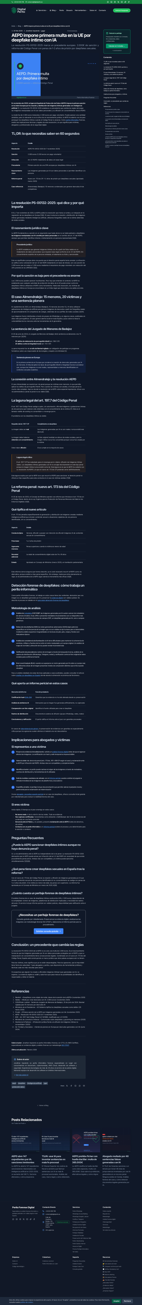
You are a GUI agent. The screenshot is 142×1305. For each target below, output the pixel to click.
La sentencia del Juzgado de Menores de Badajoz (117, 116)
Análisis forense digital (109, 1219)
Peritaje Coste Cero (78, 1266)
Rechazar (127, 1301)
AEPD (14, 1083)
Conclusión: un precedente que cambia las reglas (116, 102)
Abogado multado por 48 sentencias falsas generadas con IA (115, 1159)
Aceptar (117, 1301)
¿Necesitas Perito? (108, 1282)
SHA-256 (28, 697)
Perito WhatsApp (77, 1211)
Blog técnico (106, 1214)
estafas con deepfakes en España (28, 675)
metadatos (28, 613)
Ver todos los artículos (109, 1230)
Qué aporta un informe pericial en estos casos (116, 128)
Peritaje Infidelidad (78, 1233)
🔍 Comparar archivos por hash (112, 1266)
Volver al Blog (43, 1105)
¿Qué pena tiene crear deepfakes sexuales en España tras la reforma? (116, 141)
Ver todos (75, 1251)
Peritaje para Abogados (79, 1222)
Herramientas (80, 10)
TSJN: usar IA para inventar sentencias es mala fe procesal (53, 1159)
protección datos (18, 1087)
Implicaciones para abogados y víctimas (115, 94)
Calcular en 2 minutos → (117, 46)
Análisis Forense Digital (79, 1224)
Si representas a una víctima (112, 131)
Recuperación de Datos (79, 1227)
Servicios (42, 10)
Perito (61, 10)
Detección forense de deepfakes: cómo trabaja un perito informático (115, 89)
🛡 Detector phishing (108, 1274)
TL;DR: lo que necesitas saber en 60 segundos (114, 62)
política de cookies (27, 1302)
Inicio (13, 26)
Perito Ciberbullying (78, 1241)
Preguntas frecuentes (110, 97)
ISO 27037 (65, 1045)
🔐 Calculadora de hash (110, 1263)
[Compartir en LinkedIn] (75, 1085)
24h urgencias (49, 1230)
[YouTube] (122, 2)
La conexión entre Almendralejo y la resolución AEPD (116, 119)
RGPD (45, 1083)
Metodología (106, 1216)
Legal (43, 31)
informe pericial (55, 778)
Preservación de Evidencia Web (82, 1238)
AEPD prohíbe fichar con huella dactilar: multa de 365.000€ (84, 1159)
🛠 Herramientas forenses (110, 1261)
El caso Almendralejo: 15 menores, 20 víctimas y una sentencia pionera (114, 73)
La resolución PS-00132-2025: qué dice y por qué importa (116, 68)
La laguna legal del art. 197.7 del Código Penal (115, 79)
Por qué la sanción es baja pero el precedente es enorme (117, 112)
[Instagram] (115, 2)
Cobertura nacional (62, 1222)
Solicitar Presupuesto (121, 10)
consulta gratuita (117, 50)
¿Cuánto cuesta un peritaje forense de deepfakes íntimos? (117, 146)
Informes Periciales (78, 1230)
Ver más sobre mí (22, 1075)
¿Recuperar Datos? (108, 1288)
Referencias (107, 106)
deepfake (21, 1083)
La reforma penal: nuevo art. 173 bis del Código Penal (115, 84)
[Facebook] (129, 2)
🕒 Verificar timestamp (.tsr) (111, 1269)
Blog (54, 10)
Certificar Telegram (78, 1219)
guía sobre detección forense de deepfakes (53, 600)
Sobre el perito (107, 1211)
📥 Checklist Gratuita (109, 1280)
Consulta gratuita (77, 1269)
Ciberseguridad (107, 1222)
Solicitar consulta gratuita (47, 931)
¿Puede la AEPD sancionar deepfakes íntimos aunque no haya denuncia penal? (116, 137)
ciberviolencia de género (29, 729)
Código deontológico (18, 1266)
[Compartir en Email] (84, 1085)
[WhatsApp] (108, 2)
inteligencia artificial (34, 1083)
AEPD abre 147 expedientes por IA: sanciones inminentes (22, 1159)
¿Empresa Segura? (108, 1291)
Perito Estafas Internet (79, 1243)
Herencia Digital (77, 1246)
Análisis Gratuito (77, 1263)
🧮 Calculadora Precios (109, 1277)
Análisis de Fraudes (78, 1235)
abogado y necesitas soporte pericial (30, 794)
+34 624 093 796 (50, 1211)
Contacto (102, 10)
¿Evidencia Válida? (108, 1285)
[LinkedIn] (111, 2)
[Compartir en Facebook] (71, 1085)
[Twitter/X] (118, 2)
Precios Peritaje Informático (81, 1249)
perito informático (72, 120)
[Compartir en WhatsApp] (79, 1085)
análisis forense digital (60, 752)
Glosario (69, 10)
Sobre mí (93, 10)
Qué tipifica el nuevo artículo (112, 123)
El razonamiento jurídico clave (112, 109)
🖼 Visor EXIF (106, 1272)
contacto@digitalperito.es (52, 1214)
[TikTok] (125, 2)
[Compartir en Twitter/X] (67, 1085)
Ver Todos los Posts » (18, 1123)
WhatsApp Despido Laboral (80, 1216)
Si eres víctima (108, 134)
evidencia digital (57, 598)
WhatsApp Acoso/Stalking (80, 1214)
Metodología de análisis (111, 126)
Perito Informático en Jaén (50, 1263)
